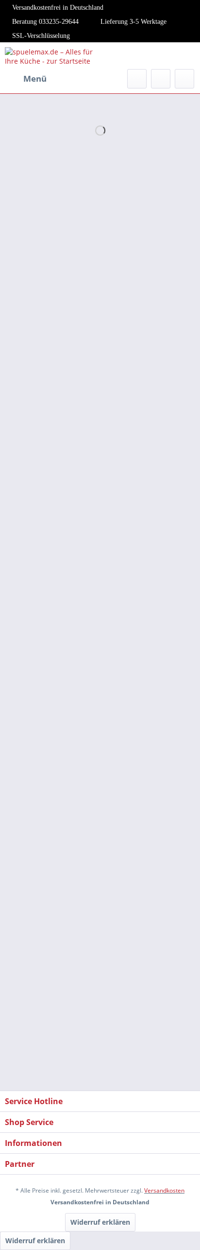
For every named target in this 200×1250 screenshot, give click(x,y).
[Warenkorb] (184, 78)
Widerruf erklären (100, 1222)
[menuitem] (25, 78)
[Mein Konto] (160, 78)
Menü (35, 78)
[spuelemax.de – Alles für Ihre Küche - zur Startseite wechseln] (52, 55)
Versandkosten (164, 1190)
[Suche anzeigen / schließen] (137, 78)
